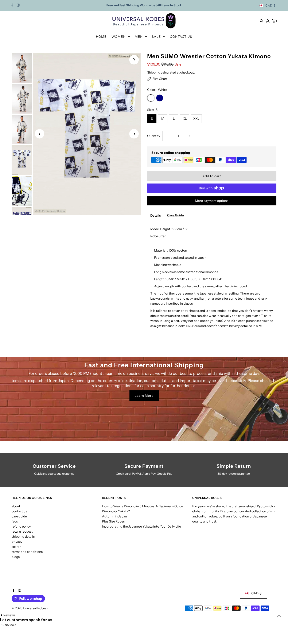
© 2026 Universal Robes (29, 608)
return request (22, 531)
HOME (101, 37)
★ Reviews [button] (7, 615)
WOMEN (119, 37)
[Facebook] (11, 5)
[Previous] (39, 134)
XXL (196, 119)
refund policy (21, 526)
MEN (139, 37)
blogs (16, 557)
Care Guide (175, 215)
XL (185, 119)
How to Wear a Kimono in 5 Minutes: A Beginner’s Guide (142, 506)
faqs (15, 521)
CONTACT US (181, 37)
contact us (19, 511)
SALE (156, 37)
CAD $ (270, 5)
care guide (19, 516)
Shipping (153, 72)
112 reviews (8, 625)
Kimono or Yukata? (116, 511)
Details (155, 215)
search (16, 547)
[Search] (261, 21)
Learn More (144, 396)
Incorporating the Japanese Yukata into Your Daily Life (141, 526)
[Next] (134, 134)
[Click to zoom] (134, 59)
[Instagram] (18, 5)
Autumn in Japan (114, 516)
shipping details (23, 537)
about (16, 506)
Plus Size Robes (113, 521)
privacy (17, 542)
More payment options (211, 201)
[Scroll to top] (279, 616)
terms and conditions (27, 552)
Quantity (153, 136)
